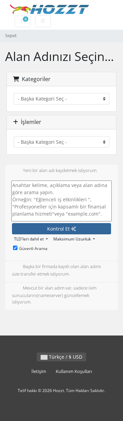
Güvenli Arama (33, 248)
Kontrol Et (59, 228)
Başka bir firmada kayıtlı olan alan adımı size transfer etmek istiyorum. (56, 270)
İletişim (38, 371)
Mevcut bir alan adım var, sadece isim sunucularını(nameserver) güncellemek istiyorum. (54, 295)
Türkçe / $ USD (64, 357)
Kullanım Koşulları (74, 371)
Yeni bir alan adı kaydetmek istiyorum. (60, 170)
